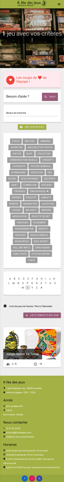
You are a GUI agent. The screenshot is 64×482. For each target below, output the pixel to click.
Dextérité (50, 178)
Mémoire (46, 210)
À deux (16, 141)
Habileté (46, 197)
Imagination (30, 203)
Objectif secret (41, 216)
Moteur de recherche (16, 113)
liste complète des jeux (42, 315)
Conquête (48, 160)
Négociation (20, 216)
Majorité (31, 210)
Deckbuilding (18, 172)
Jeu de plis (48, 203)
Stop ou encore (41, 254)
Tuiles (31, 260)
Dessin (12, 178)
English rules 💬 (39, 191)
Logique (16, 210)
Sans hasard (42, 247)
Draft (14, 185)
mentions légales (14, 392)
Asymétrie (17, 147)
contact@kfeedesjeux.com (18, 432)
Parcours (22, 222)
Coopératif (18, 166)
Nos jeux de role (32, 127)
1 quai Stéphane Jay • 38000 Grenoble (24, 388)
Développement (30, 178)
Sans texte (19, 254)
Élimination (29, 185)
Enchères (19, 191)
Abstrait (30, 141)
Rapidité (43, 228)
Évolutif (31, 197)
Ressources (22, 241)
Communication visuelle (23, 160)
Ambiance (45, 141)
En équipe (47, 185)
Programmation (24, 228)
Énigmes (16, 197)
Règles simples (39, 235)
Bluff (29, 153)
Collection (44, 153)
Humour (13, 203)
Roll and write (21, 247)
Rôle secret (41, 241)
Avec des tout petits (40, 147)
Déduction (37, 172)
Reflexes (20, 235)
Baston (17, 153)
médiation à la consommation (20, 436)
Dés (50, 172)
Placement (39, 222)
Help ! (50, 96)
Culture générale (41, 166)
